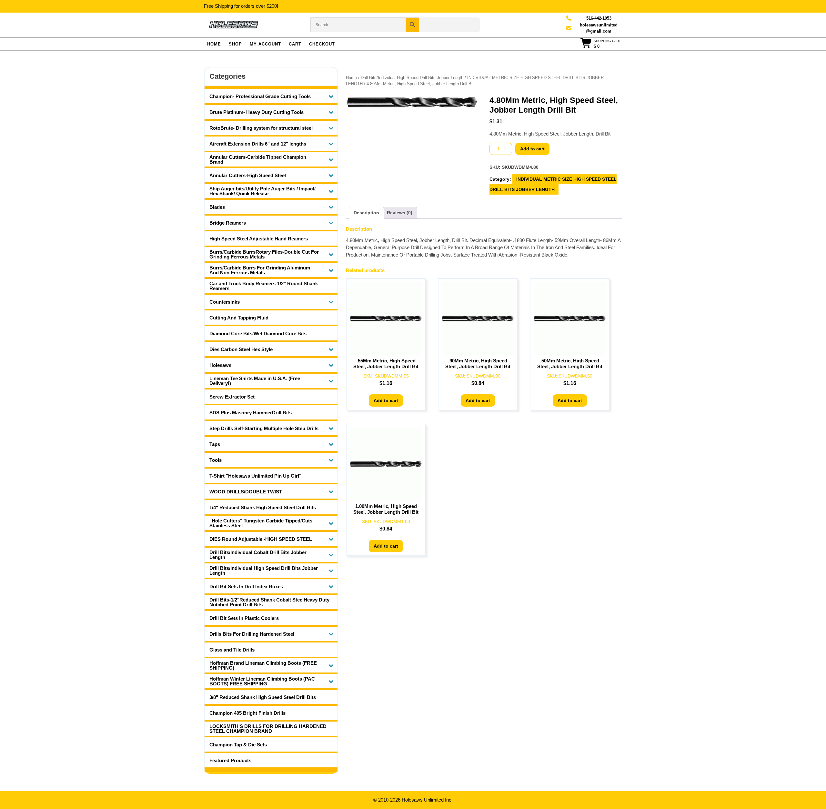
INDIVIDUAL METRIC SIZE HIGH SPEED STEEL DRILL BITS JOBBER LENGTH (553, 184)
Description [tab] (366, 212)
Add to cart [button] (386, 400)
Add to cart (532, 148)
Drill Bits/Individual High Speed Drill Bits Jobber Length (412, 77)
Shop (235, 44)
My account (265, 44)
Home (214, 44)
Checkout (322, 44)
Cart (295, 44)
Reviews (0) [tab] (399, 212)
